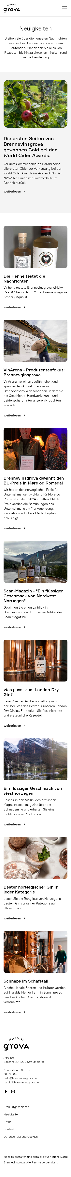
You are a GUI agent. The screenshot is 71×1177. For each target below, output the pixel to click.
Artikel (8, 1122)
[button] (63, 8)
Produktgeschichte (16, 1107)
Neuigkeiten (12, 1114)
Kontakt (9, 1129)
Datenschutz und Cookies (21, 1136)
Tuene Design (60, 1156)
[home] (12, 8)
